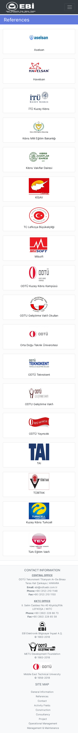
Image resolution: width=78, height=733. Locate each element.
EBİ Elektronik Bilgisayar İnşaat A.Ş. (42, 633)
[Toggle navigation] (69, 7)
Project (43, 719)
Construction (43, 710)
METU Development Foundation (42, 653)
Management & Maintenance (43, 728)
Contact (42, 701)
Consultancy (43, 714)
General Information (42, 691)
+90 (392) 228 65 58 (44, 616)
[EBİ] (20, 7)
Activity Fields (42, 705)
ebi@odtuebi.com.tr (45, 587)
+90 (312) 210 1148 (46, 590)
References (42, 696)
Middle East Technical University (42, 674)
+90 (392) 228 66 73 (46, 613)
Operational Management (43, 723)
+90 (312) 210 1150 (44, 594)
